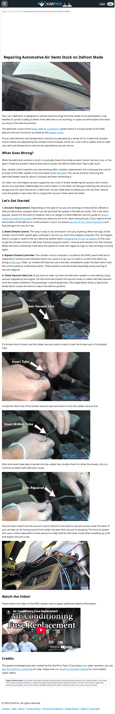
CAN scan (15, 262)
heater (34, 128)
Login (102, 4)
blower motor (56, 132)
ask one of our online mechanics (86, 222)
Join (110, 4)
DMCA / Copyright (90, 708)
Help (14, 708)
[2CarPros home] (53, 4)
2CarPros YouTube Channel (73, 669)
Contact (6, 708)
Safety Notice (72, 708)
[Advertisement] (57, 33)
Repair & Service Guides (12, 11)
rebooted (61, 173)
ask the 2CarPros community (17, 669)
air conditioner (51, 128)
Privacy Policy (33, 708)
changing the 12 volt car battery (80, 238)
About (21, 708)
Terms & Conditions (52, 708)
